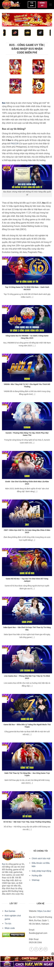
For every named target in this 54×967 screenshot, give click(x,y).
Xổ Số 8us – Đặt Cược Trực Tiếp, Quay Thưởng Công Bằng (27, 822)
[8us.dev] (14, 4)
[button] (50, 4)
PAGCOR (15, 143)
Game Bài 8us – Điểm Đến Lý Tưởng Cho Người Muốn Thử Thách (27, 725)
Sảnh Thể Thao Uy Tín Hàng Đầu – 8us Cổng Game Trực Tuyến (27, 774)
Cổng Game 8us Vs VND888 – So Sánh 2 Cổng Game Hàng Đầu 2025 (27, 337)
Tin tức (8, 923)
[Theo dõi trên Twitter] (41, 949)
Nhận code (10, 928)
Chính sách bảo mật (41, 858)
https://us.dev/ (44, 911)
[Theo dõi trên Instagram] (36, 949)
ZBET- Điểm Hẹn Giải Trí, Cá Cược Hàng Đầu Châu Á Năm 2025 (27, 531)
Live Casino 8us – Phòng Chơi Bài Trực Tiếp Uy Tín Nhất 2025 (27, 677)
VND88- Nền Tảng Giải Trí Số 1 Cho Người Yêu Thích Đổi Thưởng (27, 385)
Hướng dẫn (37, 875)
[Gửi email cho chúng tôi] (45, 949)
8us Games (10, 911)
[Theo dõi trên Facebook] (31, 949)
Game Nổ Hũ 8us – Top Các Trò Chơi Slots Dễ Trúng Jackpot (27, 580)
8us (3, 864)
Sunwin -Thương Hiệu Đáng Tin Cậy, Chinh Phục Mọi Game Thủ (27, 434)
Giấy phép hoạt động (41, 871)
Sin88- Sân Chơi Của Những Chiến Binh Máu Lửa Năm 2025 (27, 483)
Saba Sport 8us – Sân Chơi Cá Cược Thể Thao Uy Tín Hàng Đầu (27, 628)
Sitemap (35, 880)
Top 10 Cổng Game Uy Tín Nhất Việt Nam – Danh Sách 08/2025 (27, 288)
